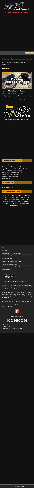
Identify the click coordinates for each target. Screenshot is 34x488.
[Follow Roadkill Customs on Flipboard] (17, 312)
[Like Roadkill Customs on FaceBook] (8, 321)
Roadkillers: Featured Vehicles (9, 264)
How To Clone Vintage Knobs (13, 91)
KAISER (13, 199)
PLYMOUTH (8, 203)
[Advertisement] (17, 32)
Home (3, 247)
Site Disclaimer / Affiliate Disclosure (12, 328)
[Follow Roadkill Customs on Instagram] (12, 321)
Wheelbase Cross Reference (10, 176)
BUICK (4, 196)
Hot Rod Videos (6, 269)
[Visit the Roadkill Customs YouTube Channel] (25, 321)
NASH (11, 201)
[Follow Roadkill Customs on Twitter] (22, 321)
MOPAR (5, 201)
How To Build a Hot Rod (8, 165)
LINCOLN (19, 199)
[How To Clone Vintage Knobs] (17, 80)
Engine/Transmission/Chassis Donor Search (14, 169)
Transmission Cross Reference (10, 174)
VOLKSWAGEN (14, 205)
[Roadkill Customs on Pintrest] (15, 321)
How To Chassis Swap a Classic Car (12, 167)
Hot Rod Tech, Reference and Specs (12, 172)
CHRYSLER (27, 196)
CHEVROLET (18, 196)
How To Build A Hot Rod (8, 258)
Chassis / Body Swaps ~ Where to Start (12, 261)
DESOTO (5, 197)
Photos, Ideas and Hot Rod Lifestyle (11, 267)
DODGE (12, 197)
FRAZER (23, 197)
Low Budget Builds (7, 178)
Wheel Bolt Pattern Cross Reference (12, 171)
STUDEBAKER (24, 203)
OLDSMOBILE (18, 201)
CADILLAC (11, 196)
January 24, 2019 (7, 93)
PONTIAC (15, 203)
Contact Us (6, 325)
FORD (17, 197)
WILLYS (22, 205)
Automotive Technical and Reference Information (14, 256)
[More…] (22, 100)
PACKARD (26, 201)
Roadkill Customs (18, 93)
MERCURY (26, 199)
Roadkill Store (5, 250)
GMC (28, 197)
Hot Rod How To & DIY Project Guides (11, 253)
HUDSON (6, 199)
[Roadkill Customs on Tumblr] (18, 321)
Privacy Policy (6, 326)
